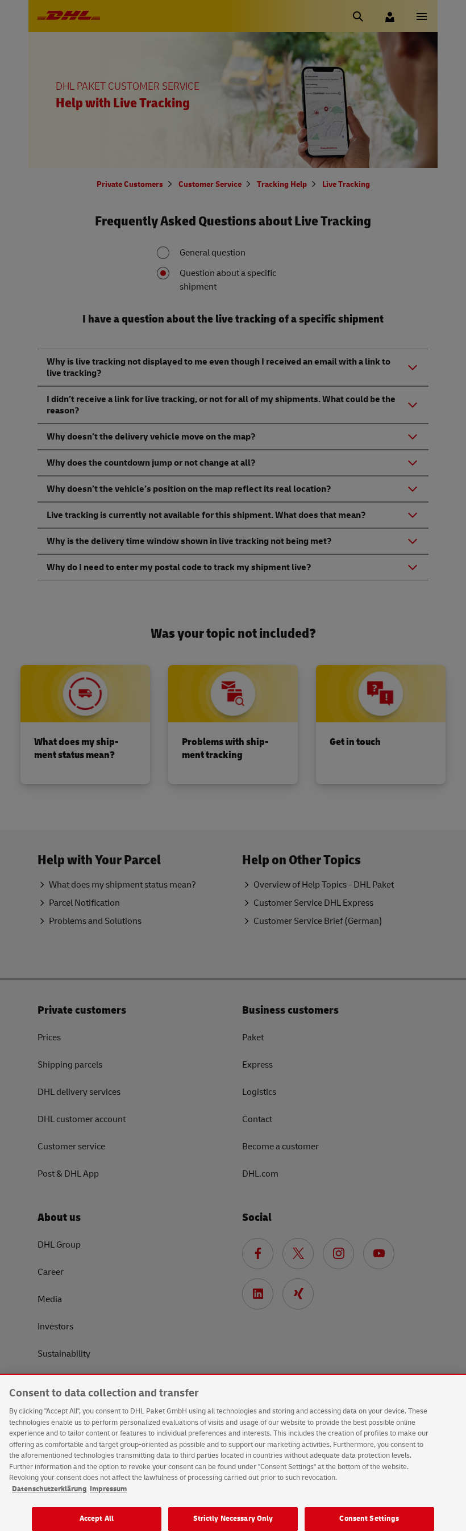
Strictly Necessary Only (233, 1518)
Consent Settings (369, 1518)
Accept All (97, 1518)
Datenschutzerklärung (49, 1489)
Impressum (108, 1489)
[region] (233, 1453)
